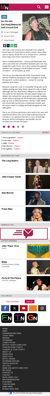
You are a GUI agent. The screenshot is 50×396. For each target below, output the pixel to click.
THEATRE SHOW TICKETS (12, 347)
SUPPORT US (7, 372)
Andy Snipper (9, 40)
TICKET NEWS (8, 335)
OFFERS (45, 132)
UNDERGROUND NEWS (11, 333)
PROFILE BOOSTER (10, 363)
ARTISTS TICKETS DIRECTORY (14, 345)
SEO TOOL (6, 365)
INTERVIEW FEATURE (10, 361)
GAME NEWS (7, 386)
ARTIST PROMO (8, 359)
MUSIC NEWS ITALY (10, 377)
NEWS (4, 331)
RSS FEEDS (6, 370)
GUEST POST (7, 356)
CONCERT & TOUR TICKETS (13, 349)
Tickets (20, 137)
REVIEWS (5, 338)
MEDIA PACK (7, 354)
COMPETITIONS (8, 342)
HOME (5, 328)
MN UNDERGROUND (10, 379)
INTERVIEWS (7, 340)
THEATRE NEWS (8, 384)
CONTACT (6, 375)
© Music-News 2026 (10, 389)
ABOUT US (6, 352)
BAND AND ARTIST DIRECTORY (15, 368)
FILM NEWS (7, 382)
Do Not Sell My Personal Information (27, 393)
